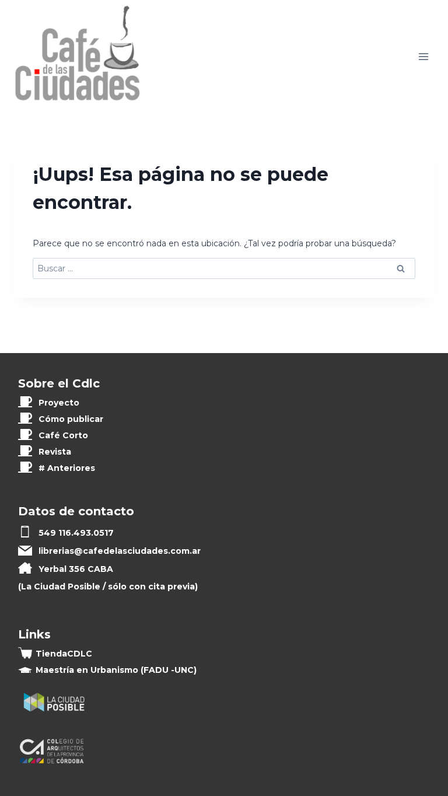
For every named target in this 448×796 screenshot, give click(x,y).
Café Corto (63, 435)
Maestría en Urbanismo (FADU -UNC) (116, 670)
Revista (54, 451)
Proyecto (58, 402)
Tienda (64, 653)
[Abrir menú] (423, 57)
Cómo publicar (70, 419)
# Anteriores (66, 468)
